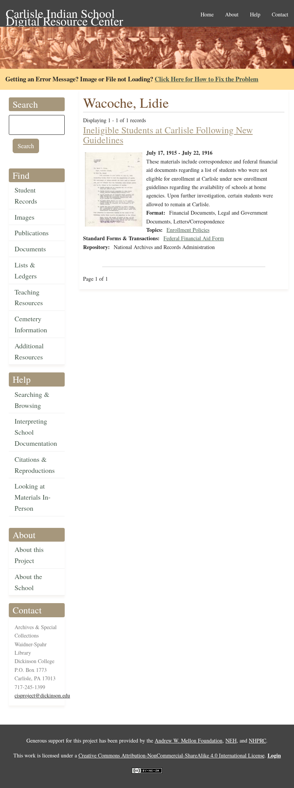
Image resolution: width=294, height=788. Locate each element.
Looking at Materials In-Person (33, 497)
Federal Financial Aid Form (193, 238)
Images (24, 217)
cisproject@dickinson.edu (42, 695)
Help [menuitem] (255, 14)
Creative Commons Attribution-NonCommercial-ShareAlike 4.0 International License (171, 755)
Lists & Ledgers (26, 270)
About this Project (29, 555)
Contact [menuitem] (280, 14)
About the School (28, 582)
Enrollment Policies (188, 229)
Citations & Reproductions (35, 465)
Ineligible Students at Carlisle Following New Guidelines (168, 135)
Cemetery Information (31, 324)
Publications (32, 232)
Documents (30, 248)
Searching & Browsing (32, 400)
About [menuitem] (231, 14)
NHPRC (257, 740)
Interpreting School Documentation (36, 432)
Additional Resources (29, 351)
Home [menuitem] (207, 14)
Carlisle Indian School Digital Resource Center (64, 14)
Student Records (26, 195)
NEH (231, 740)
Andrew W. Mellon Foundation (188, 740)
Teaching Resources (29, 297)
